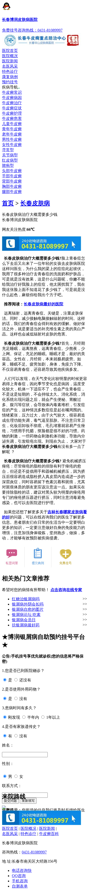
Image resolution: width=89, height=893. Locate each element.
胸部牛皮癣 (12, 186)
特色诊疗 (10, 71)
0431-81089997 (34, 852)
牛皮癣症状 (12, 108)
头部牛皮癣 (12, 171)
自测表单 (20, 886)
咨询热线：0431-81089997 (40, 30)
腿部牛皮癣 (12, 191)
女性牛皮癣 (12, 144)
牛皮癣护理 (12, 113)
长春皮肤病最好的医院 (43, 304)
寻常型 (8, 150)
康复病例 (10, 77)
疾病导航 (10, 87)
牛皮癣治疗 (12, 103)
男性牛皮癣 (12, 139)
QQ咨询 (19, 876)
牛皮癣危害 (12, 118)
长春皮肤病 (35, 203)
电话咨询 (22, 870)
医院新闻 (10, 61)
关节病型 (10, 155)
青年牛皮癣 (12, 129)
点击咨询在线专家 (66, 590)
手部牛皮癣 (12, 176)
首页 (8, 203)
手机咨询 (20, 881)
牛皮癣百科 (49, 834)
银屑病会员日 (24, 620)
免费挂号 (10, 30)
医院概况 (10, 56)
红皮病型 (10, 160)
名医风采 (10, 66)
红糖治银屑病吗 (26, 599)
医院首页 (10, 50)
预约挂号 (10, 82)
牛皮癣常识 (12, 92)
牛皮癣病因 (12, 97)
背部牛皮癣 (12, 181)
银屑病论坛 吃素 (26, 614)
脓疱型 (8, 165)
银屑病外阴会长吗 (28, 604)
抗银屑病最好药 (26, 625)
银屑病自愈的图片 (28, 609)
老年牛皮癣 (12, 134)
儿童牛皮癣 (12, 124)
